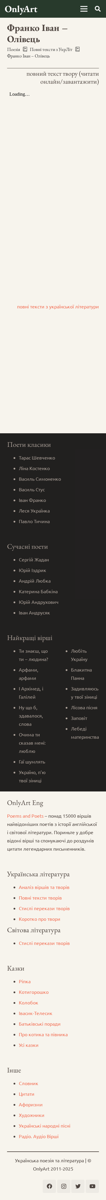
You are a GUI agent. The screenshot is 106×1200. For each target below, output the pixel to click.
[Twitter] (78, 1186)
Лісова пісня (84, 707)
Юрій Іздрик (32, 570)
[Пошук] (97, 9)
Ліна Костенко (34, 468)
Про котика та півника (43, 1034)
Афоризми (31, 1104)
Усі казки (29, 1045)
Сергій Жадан (34, 559)
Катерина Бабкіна (38, 591)
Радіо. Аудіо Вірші (39, 1136)
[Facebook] (49, 1186)
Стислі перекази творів (44, 908)
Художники (31, 1115)
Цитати (26, 1094)
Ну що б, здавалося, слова (31, 715)
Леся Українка (34, 510)
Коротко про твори (39, 919)
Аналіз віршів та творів (44, 887)
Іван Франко (32, 500)
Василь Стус (32, 489)
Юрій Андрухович (39, 602)
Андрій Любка (35, 581)
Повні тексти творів (40, 897)
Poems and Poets (25, 816)
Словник (28, 1083)
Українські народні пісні (44, 1125)
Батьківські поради (40, 1024)
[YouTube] (92, 1186)
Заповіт (79, 718)
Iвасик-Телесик (35, 1013)
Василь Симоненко (40, 479)
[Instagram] (63, 1186)
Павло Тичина (34, 521)
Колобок (28, 1002)
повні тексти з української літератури (58, 306)
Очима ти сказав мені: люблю (32, 742)
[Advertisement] (53, 377)
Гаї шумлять (32, 761)
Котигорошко (34, 992)
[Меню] (84, 8)
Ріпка (25, 981)
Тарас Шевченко (37, 457)
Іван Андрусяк (34, 612)
